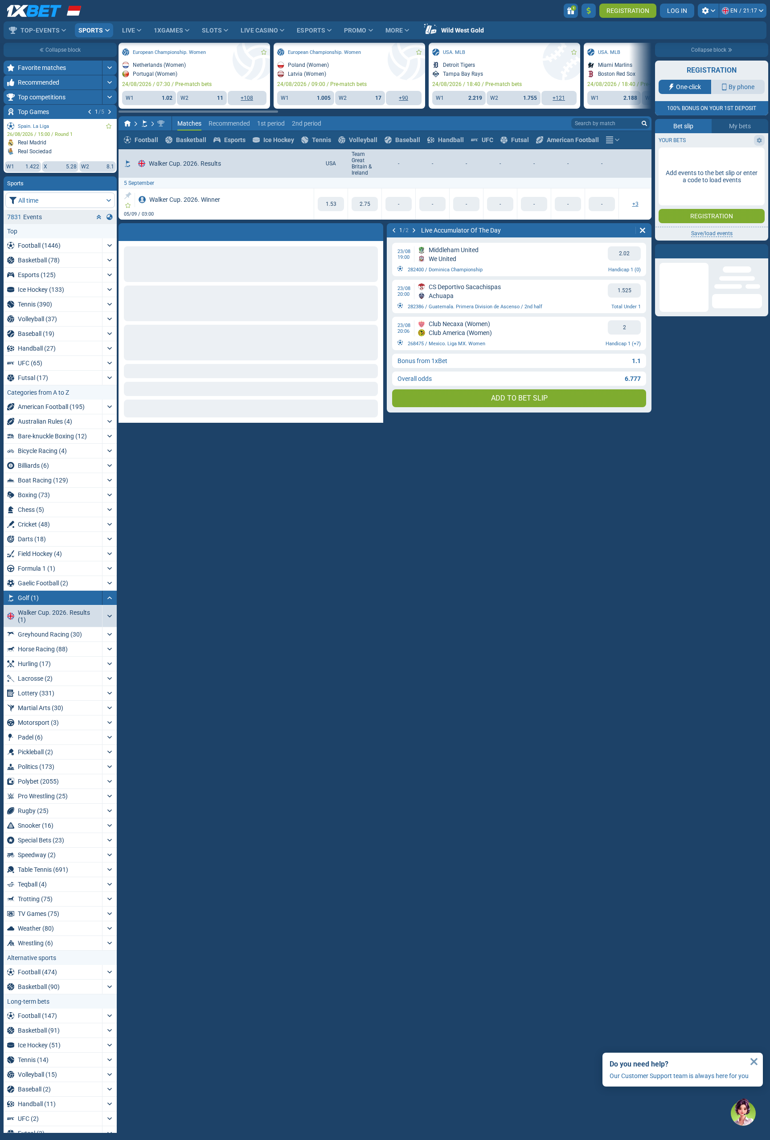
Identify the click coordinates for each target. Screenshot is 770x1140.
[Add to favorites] (108, 126)
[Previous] (89, 111)
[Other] (612, 140)
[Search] (644, 123)
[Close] (754, 1061)
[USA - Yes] (331, 204)
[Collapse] (109, 598)
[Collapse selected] (99, 217)
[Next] (109, 111)
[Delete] (642, 230)
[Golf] (144, 123)
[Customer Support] (743, 1113)
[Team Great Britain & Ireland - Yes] (365, 204)
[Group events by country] (109, 217)
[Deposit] (589, 11)
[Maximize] (109, 68)
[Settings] (708, 11)
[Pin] (127, 195)
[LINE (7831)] (127, 123)
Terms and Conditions (716, 176)
